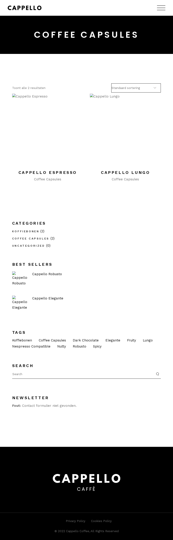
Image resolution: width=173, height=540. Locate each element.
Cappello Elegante (47, 298)
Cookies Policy (101, 521)
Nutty (61, 346)
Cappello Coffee (77, 531)
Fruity (131, 340)
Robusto (79, 346)
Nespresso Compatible (31, 346)
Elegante (112, 340)
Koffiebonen (25, 231)
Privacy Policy (75, 521)
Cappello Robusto (47, 274)
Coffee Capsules (47, 179)
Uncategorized (28, 245)
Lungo (148, 340)
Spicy (97, 346)
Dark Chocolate (86, 340)
